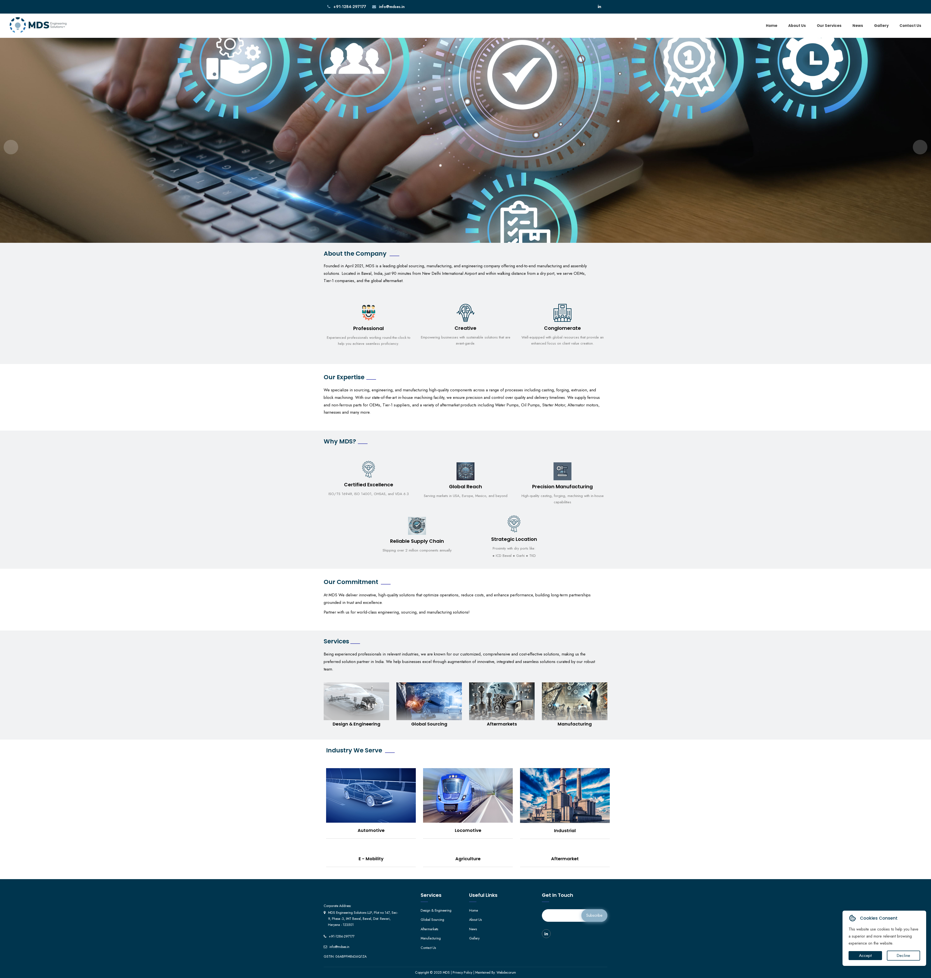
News (857, 25)
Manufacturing (431, 938)
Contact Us (910, 25)
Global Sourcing (432, 919)
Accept (865, 955)
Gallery (881, 25)
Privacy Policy (462, 972)
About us (797, 25)
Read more (356, 708)
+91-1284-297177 (349, 6)
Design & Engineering (436, 910)
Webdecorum (506, 972)
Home (771, 25)
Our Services (829, 25)
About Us (475, 919)
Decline (903, 955)
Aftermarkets (429, 929)
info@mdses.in (391, 6)
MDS (446, 972)
